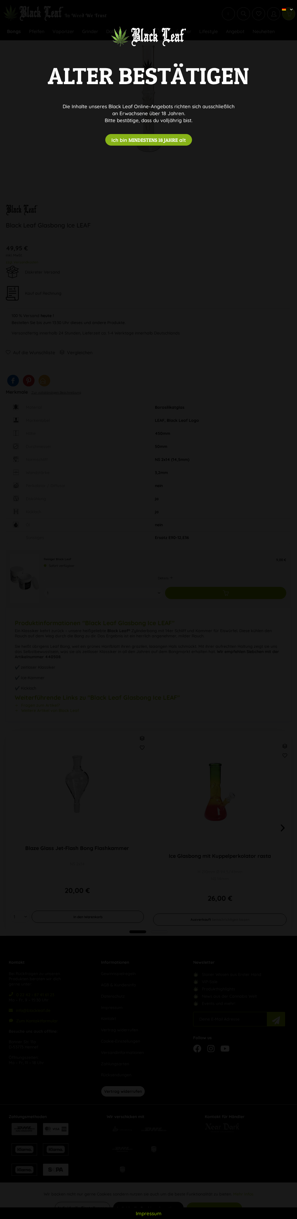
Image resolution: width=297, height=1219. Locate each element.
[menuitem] (285, 4)
